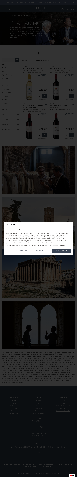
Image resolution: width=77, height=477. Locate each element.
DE (73, 475)
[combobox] (72, 475)
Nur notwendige (42, 251)
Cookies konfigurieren (21, 251)
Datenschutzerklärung (12, 244)
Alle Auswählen (61, 251)
